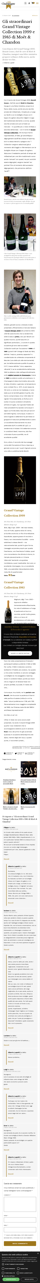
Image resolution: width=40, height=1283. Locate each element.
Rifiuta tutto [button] (29, 1279)
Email (6, 1225)
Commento (7, 1195)
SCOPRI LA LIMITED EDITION (20, 653)
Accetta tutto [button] (11, 1279)
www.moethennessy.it (35, 747)
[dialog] (20, 1267)
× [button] (38, 1253)
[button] (20, 1276)
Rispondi (6, 859)
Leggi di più (34, 1261)
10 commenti (15, 15)
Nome (6, 1215)
